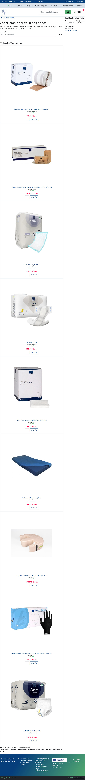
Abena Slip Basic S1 (32, 342)
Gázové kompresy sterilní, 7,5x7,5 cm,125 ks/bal (32, 420)
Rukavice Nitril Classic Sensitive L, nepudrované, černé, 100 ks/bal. (31, 653)
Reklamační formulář (41, 771)
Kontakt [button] (79, 6)
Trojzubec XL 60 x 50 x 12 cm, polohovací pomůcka (31, 575)
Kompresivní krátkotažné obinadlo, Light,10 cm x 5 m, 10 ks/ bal (32, 187)
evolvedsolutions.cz (79, 778)
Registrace (79, 2)
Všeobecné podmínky (42, 759)
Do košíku (34, 119)
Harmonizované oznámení (40, 762)
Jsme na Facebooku (76, 760)
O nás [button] (19, 6)
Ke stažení (54, 6)
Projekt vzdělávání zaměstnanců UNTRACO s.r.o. (57, 765)
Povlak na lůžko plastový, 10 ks (31, 498)
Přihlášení (70, 2)
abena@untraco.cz (25, 2)
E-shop (28, 6)
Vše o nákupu (38, 2)
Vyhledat (59, 34)
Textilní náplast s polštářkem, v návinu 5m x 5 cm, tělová (31, 109)
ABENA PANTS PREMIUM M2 (31, 731)
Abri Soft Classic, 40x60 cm (31, 265)
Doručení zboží (39, 765)
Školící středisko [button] (67, 6)
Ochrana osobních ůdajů (41, 768)
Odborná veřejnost (41, 6)
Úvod (10, 6)
